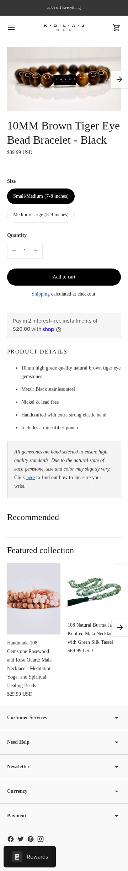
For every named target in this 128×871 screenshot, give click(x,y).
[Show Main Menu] (11, 28)
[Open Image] (64, 79)
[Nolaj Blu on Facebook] (10, 839)
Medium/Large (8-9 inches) (41, 214)
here (30, 477)
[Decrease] (13, 250)
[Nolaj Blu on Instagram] (40, 839)
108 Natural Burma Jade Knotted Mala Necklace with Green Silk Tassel (92, 633)
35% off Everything (64, 7)
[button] (119, 79)
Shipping (41, 294)
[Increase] (36, 250)
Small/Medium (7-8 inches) (41, 196)
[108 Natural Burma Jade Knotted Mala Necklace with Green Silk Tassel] (94, 590)
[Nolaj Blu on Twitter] (20, 839)
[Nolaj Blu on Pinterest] (30, 839)
